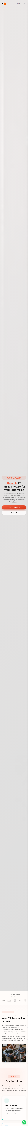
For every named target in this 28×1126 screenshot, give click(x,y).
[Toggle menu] (24, 4)
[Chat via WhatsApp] (24, 1122)
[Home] (4, 3)
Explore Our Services (14, 507)
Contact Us (14, 513)
